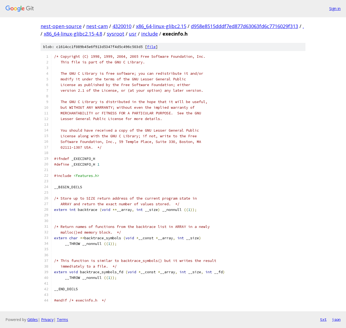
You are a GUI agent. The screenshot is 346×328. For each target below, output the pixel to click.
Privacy (47, 319)
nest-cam (97, 26)
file (151, 47)
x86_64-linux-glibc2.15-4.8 (73, 33)
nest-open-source (61, 26)
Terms (62, 319)
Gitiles (32, 319)
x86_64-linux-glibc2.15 (161, 26)
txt (323, 319)
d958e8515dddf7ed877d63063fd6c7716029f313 (244, 26)
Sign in (335, 8)
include (149, 33)
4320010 (121, 26)
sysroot (115, 33)
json (336, 319)
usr (133, 33)
